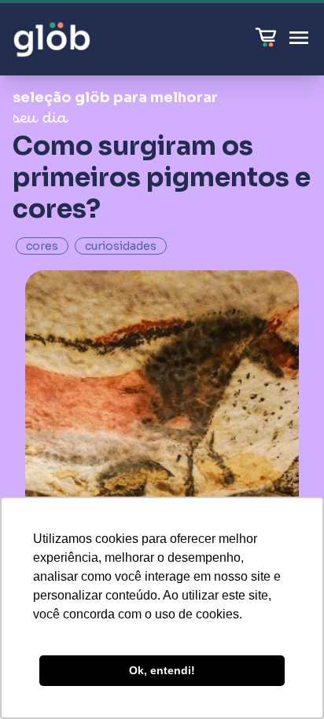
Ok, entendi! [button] (162, 670)
